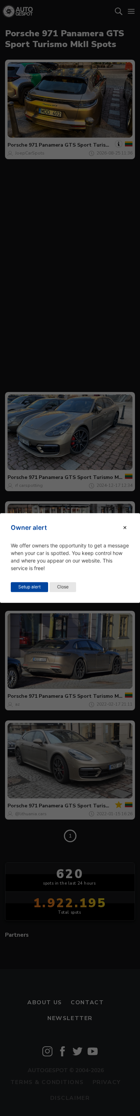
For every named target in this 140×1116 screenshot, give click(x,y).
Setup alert (29, 587)
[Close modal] (125, 527)
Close (63, 587)
